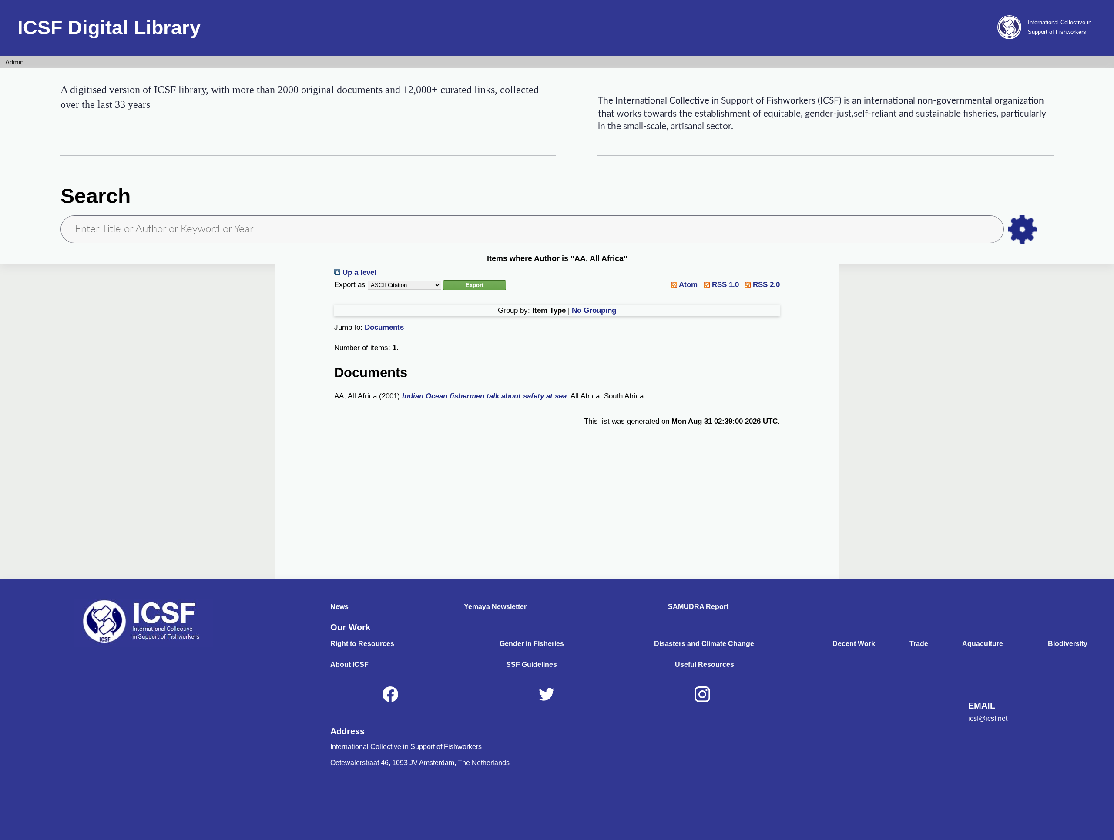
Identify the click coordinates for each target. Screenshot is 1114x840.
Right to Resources (362, 643)
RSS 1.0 (724, 285)
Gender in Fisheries (532, 643)
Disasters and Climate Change (704, 643)
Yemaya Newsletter (495, 606)
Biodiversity (1067, 643)
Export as (350, 285)
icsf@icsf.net (987, 718)
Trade (918, 643)
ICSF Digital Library (109, 28)
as (1022, 229)
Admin (14, 62)
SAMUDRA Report (698, 606)
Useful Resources (704, 664)
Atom (687, 285)
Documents (384, 327)
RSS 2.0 (765, 285)
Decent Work (853, 643)
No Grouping (594, 310)
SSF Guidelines (531, 664)
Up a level (358, 272)
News (339, 606)
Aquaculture (982, 643)
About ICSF (349, 664)
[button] (474, 285)
